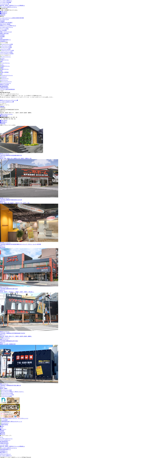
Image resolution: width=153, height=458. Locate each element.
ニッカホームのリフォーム (12, 17)
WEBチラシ (4, 84)
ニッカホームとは (4, 19)
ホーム (1, 437)
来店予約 (3, 14)
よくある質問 (3, 30)
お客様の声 (4, 87)
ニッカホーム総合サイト (6, 0)
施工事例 (4, 86)
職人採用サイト (4, 452)
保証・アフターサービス (6, 31)
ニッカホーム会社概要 (5, 2)
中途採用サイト (4, 41)
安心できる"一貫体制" (5, 24)
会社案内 (2, 35)
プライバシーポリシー (5, 454)
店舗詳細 (2, 106)
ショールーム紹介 (7, 89)
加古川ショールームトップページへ (8, 100)
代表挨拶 (2, 21)
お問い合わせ (4, 11)
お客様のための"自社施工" (6, 22)
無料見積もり (4, 13)
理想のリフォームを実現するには (8, 25)
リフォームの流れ (4, 28)
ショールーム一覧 (4, 3)
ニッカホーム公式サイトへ (6, 101)
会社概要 (2, 36)
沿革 (1, 38)
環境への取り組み (4, 33)
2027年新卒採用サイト (5, 39)
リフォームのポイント (7, 53)
